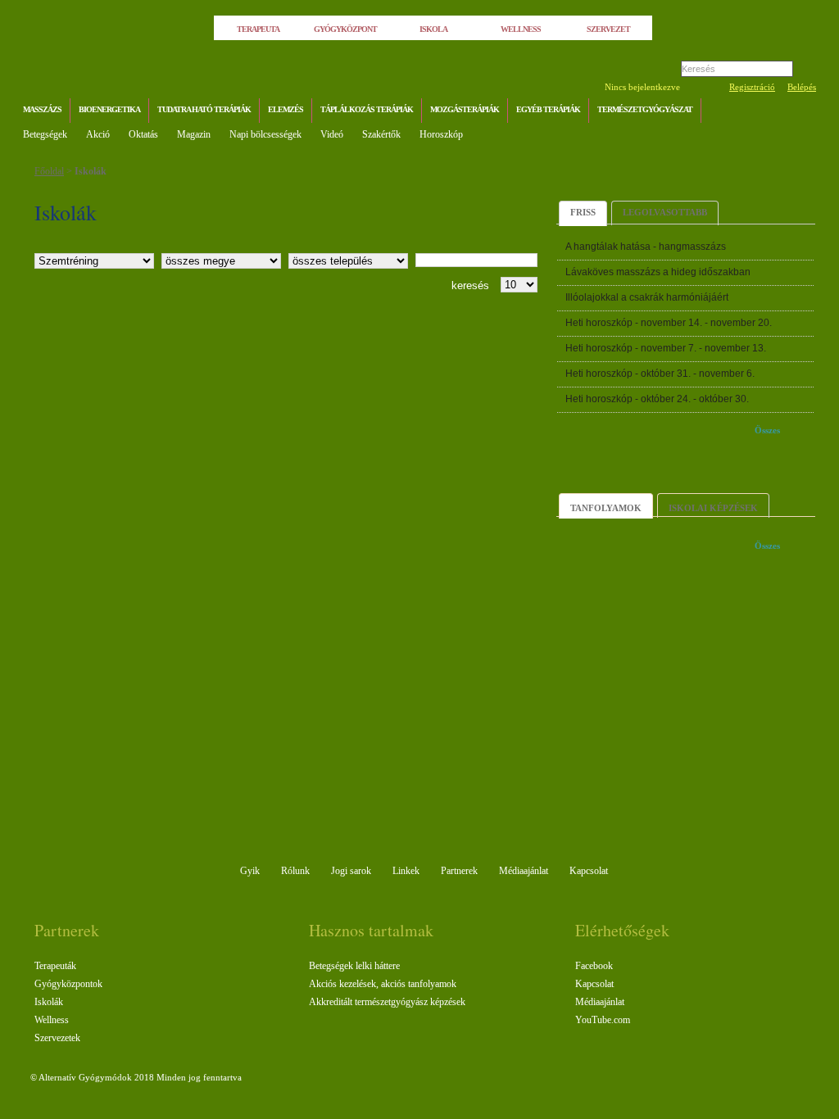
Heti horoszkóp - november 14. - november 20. (668, 322)
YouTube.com (602, 1020)
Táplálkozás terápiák (366, 109)
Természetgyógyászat (644, 109)
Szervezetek (57, 1038)
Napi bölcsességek (265, 134)
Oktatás (143, 134)
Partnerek (459, 871)
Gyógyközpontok (68, 984)
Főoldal (49, 171)
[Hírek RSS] (800, 112)
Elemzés (285, 109)
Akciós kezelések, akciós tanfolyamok (382, 984)
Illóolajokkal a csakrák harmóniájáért (646, 297)
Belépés (801, 87)
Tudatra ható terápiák (204, 109)
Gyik (250, 871)
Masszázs (42, 109)
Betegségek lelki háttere (354, 966)
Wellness (51, 1020)
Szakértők (381, 134)
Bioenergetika (109, 109)
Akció (98, 134)
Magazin (194, 134)
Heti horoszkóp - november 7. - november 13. (665, 348)
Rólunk (295, 871)
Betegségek (45, 134)
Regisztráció (752, 87)
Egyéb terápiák (548, 109)
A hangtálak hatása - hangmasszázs (645, 246)
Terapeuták (55, 966)
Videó (331, 134)
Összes (767, 430)
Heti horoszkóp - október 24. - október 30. (657, 399)
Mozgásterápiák (464, 109)
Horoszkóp (441, 134)
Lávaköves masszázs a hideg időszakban (658, 272)
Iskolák (91, 171)
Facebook (594, 966)
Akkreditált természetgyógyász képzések (387, 1002)
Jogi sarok (351, 871)
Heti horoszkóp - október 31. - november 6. (660, 373)
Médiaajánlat (523, 871)
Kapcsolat (588, 871)
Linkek (406, 871)
